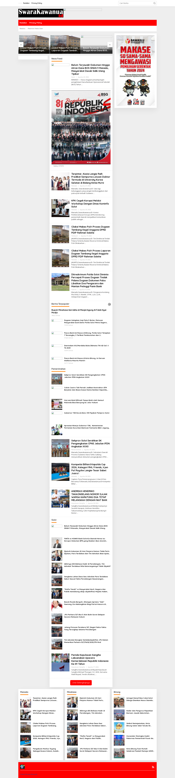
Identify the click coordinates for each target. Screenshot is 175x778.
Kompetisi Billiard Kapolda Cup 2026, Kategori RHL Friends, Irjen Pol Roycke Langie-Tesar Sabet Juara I (89, 469)
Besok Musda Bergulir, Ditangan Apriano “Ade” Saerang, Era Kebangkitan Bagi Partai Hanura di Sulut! (85, 603)
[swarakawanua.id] (40, 13)
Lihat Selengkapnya (81, 682)
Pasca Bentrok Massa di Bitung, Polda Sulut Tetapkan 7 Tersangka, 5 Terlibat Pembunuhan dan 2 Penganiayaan (87, 334)
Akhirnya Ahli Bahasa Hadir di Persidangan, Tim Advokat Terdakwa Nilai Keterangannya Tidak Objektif (87, 565)
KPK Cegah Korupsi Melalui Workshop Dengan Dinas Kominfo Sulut (90, 203)
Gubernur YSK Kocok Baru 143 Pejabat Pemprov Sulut (86, 413)
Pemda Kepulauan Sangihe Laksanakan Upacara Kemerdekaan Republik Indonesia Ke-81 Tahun (89, 659)
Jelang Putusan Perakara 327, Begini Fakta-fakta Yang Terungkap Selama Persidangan (85, 628)
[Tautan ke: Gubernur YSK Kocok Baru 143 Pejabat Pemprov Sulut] (57, 417)
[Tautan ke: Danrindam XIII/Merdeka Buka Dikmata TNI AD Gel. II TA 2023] (57, 349)
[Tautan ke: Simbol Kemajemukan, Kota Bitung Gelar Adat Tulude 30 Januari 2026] (119, 727)
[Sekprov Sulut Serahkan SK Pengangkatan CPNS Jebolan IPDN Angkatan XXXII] (107, 457)
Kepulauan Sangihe (78, 503)
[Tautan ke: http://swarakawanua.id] (109, 304)
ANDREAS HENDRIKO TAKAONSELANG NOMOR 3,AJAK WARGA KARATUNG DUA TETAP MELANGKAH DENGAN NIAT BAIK (89, 496)
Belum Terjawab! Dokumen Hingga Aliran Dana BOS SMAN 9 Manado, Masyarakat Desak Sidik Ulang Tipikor (96, 49)
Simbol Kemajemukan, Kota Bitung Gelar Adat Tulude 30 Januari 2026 (138, 724)
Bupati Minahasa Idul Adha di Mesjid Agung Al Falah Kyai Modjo (79, 311)
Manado (74, 186)
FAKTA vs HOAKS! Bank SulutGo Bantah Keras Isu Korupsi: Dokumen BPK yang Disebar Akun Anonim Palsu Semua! (85, 540)
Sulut (73, 77)
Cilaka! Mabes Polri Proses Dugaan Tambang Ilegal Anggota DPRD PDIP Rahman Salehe (33, 49)
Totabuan (74, 236)
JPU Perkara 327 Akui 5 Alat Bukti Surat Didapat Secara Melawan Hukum (84, 616)
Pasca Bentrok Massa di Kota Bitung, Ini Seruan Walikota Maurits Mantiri (84, 359)
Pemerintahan (76, 449)
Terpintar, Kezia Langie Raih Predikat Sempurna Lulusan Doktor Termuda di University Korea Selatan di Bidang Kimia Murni (90, 178)
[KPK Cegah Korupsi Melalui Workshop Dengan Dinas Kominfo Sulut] (83, 219)
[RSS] (153, 767)
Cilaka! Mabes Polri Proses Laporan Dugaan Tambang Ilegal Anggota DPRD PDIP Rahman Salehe (65, 49)
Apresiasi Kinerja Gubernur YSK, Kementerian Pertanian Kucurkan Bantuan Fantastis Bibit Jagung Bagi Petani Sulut (86, 427)
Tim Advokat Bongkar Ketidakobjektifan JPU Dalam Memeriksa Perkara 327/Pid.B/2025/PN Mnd (86, 641)
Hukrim (73, 289)
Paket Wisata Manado (28, 774)
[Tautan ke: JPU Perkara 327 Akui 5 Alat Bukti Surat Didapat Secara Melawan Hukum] (57, 618)
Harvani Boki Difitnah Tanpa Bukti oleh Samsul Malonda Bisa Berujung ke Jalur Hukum (84, 401)
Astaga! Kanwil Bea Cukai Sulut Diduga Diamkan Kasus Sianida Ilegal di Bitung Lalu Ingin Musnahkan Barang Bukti (139, 699)
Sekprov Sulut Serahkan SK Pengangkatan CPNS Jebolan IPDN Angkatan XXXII (84, 376)
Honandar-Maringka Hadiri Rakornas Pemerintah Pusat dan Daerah (140, 737)
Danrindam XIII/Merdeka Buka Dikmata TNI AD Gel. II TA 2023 (86, 347)
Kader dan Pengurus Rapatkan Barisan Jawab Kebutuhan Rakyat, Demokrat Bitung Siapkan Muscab (139, 712)
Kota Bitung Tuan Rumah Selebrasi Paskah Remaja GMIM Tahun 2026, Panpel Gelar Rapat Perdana (140, 750)
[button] (154, 3)
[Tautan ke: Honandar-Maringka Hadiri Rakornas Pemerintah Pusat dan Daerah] (119, 740)
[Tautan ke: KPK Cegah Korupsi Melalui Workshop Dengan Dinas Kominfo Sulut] (60, 208)
